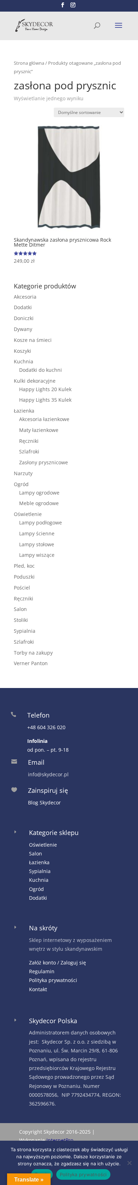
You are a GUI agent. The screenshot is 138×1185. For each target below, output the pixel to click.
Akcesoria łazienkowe (44, 419)
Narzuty (23, 473)
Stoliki (21, 620)
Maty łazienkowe (38, 430)
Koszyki (22, 351)
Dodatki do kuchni (40, 370)
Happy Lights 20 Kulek (45, 389)
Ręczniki (29, 441)
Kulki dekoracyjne (35, 380)
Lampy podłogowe (40, 522)
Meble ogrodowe (39, 503)
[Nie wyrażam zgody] (129, 1162)
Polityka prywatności (53, 980)
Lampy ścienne (36, 533)
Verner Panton (31, 663)
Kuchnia (23, 361)
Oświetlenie (28, 514)
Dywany (23, 329)
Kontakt (38, 989)
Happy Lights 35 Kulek (45, 399)
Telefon (38, 715)
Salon (20, 609)
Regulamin (41, 971)
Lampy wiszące (36, 555)
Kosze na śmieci (33, 340)
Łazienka (24, 410)
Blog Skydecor (44, 802)
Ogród (21, 484)
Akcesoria (25, 296)
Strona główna (29, 63)
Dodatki (23, 307)
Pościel (22, 587)
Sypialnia (24, 630)
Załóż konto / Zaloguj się (57, 962)
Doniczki (24, 318)
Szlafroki (29, 451)
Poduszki (24, 576)
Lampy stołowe (36, 544)
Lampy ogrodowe (39, 492)
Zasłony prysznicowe (43, 462)
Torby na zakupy (33, 652)
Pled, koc (24, 565)
